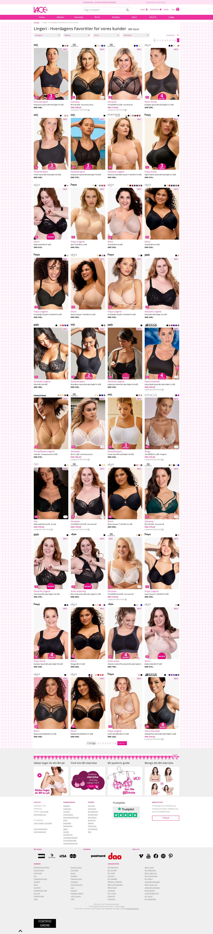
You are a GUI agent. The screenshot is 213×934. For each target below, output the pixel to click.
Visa (62, 856)
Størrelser (78, 17)
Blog (89, 832)
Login (142, 9)
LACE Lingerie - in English (43, 823)
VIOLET (176, 326)
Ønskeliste (154, 9)
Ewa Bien (74, 876)
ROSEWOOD (178, 46)
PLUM (67, 326)
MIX (171, 326)
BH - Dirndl (148, 896)
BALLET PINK (97, 605)
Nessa (73, 873)
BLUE (102, 46)
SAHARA (128, 186)
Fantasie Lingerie (77, 893)
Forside (36, 22)
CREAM (100, 46)
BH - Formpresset (151, 876)
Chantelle (74, 882)
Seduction (111, 899)
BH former (92, 820)
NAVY (171, 46)
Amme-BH (111, 896)
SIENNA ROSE (65, 46)
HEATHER (139, 186)
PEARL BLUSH (96, 675)
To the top (20, 931)
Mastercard (73, 856)
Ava (35, 876)
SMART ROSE (137, 605)
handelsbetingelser (132, 909)
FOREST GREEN (126, 118)
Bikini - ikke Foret (151, 873)
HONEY (61, 326)
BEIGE (97, 46)
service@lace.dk (40, 814)
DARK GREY (169, 326)
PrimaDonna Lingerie (41, 867)
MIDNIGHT (134, 186)
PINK (178, 396)
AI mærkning (67, 835)
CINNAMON (102, 186)
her (123, 906)
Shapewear (92, 826)
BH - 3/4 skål (112, 870)
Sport (134, 17)
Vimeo (141, 856)
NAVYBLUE (137, 46)
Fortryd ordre (68, 814)
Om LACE (91, 806)
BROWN (178, 675)
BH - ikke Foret (113, 867)
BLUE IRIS (141, 605)
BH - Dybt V (149, 879)
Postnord (98, 856)
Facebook (156, 856)
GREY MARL (67, 116)
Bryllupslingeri (150, 890)
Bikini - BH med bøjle (115, 885)
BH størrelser (93, 814)
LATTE (65, 116)
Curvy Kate (74, 870)
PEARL (141, 46)
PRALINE (100, 675)
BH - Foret (111, 873)
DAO (115, 856)
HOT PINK (104, 186)
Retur (65, 820)
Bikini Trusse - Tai (151, 885)
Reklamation (67, 826)
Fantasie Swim (39, 896)
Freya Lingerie (39, 870)
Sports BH (111, 890)
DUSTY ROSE (102, 256)
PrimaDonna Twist (40, 890)
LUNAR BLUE (89, 677)
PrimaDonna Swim (40, 879)
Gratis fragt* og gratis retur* (156, 2)
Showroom (92, 809)
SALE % (152, 17)
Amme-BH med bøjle (152, 888)
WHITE (176, 46)
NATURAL (61, 396)
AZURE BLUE (65, 326)
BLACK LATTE (104, 116)
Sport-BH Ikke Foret (152, 893)
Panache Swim (76, 867)
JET (65, 605)
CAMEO (67, 256)
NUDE (174, 46)
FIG (141, 186)
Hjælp (166, 9)
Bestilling (66, 806)
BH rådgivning (93, 811)
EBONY (65, 396)
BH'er (97, 17)
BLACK (63, 46)
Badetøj (116, 17)
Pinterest (170, 856)
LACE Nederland (40, 832)
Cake (72, 899)
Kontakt (66, 832)
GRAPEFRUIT (67, 46)
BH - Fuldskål (112, 879)
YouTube (148, 856)
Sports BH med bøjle (152, 882)
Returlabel (67, 823)
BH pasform (92, 817)
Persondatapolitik (69, 840)
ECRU (174, 396)
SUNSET (102, 675)
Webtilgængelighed (70, 837)
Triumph (37, 882)
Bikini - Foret (149, 867)
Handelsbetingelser (70, 843)
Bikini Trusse (112, 887)
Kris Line (37, 893)
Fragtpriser (67, 809)
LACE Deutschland (40, 829)
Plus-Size (111, 876)
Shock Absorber (77, 885)
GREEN (104, 46)
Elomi (36, 885)
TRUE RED (63, 326)
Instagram (163, 856)
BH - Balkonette (150, 870)
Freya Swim (38, 873)
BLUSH (131, 116)
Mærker (60, 17)
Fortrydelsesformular (71, 817)
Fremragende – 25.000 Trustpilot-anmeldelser (99, 2)
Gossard (74, 890)
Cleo (72, 888)
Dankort (41, 856)
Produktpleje (93, 829)
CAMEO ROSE (67, 186)
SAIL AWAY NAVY (169, 675)
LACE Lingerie (76, 896)
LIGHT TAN (63, 396)
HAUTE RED (132, 186)
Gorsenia (37, 887)
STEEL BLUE (67, 605)
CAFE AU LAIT (133, 116)
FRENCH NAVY (135, 116)
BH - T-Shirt (112, 893)
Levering (66, 811)
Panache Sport (76, 879)
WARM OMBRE (139, 116)
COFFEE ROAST (100, 186)
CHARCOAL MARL (104, 326)
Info (89, 110)
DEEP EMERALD (137, 186)
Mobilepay (52, 856)
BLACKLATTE (67, 535)
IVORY (58, 326)
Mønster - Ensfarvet (115, 882)
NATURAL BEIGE (126, 116)
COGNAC (58, 396)
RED (137, 116)
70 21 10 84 (44, 811)
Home (42, 17)
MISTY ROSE (178, 256)
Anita (35, 899)
